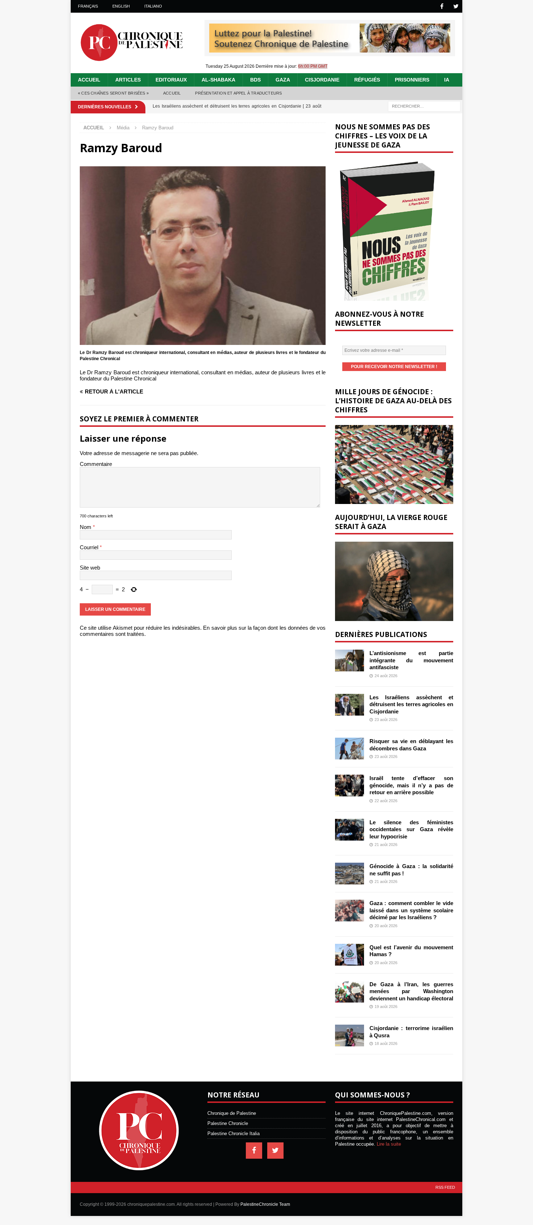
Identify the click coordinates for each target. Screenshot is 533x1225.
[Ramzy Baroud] (203, 342)
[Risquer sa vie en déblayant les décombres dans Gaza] (349, 748)
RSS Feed (445, 1187)
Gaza (283, 80)
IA (446, 80)
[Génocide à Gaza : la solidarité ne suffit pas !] (349, 873)
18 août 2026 (386, 1043)
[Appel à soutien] (329, 49)
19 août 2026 (386, 1006)
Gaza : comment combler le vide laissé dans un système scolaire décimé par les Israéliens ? (411, 910)
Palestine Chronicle (227, 1123)
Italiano (153, 6)
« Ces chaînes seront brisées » (113, 93)
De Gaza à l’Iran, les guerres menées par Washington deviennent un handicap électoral (411, 991)
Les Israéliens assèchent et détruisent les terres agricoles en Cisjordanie (411, 704)
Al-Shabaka (218, 80)
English (121, 6)
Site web (90, 567)
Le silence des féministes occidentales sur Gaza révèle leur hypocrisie (411, 829)
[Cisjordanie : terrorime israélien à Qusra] (349, 1035)
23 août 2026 (386, 719)
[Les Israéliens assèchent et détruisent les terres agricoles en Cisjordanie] (349, 705)
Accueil (89, 80)
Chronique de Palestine (231, 1113)
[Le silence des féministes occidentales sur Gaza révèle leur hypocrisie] (349, 830)
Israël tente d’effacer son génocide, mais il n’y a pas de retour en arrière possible (411, 785)
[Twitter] (456, 6)
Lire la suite (389, 1144)
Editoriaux (171, 80)
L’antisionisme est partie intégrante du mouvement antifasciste (411, 660)
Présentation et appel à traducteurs (238, 93)
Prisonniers (412, 80)
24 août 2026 (386, 676)
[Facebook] (441, 6)
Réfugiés (367, 80)
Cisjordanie (322, 80)
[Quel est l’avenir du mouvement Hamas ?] (349, 955)
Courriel (90, 547)
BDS (255, 80)
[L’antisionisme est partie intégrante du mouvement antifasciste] (349, 660)
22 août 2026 (386, 801)
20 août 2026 (386, 926)
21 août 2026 (386, 844)
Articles (128, 80)
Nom (86, 527)
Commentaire (96, 464)
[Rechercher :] (424, 106)
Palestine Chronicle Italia (233, 1133)
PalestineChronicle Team (265, 1204)
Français (88, 6)
